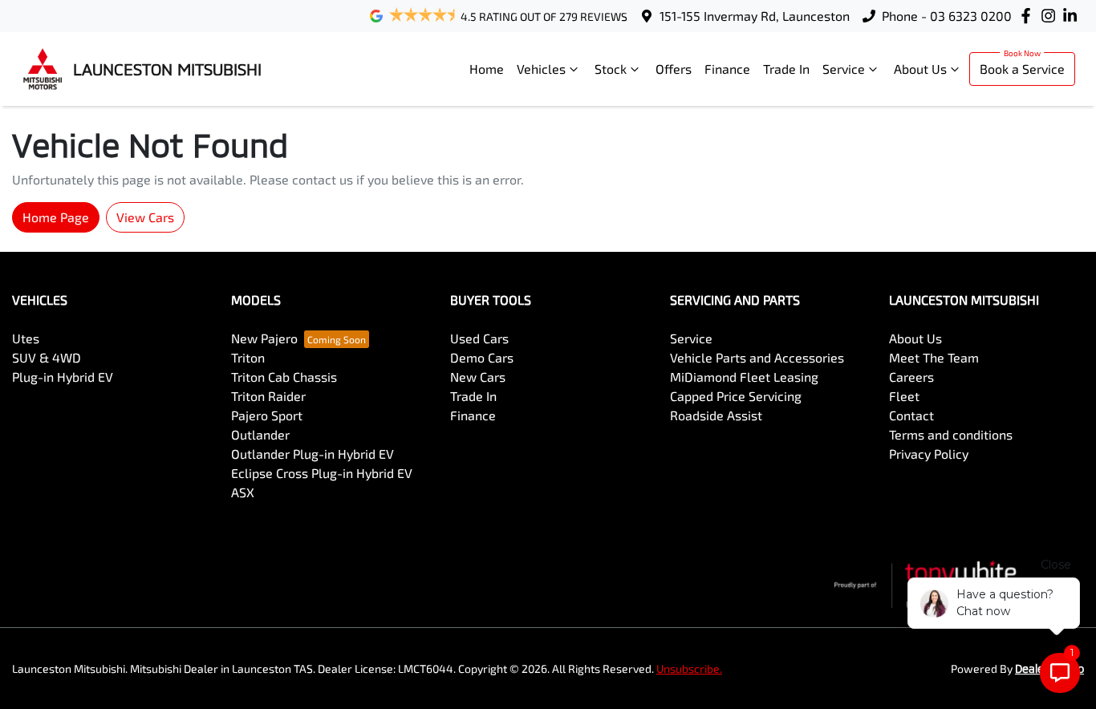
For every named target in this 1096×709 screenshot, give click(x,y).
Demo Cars (481, 357)
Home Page (55, 217)
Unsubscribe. (689, 668)
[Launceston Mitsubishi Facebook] (1029, 15)
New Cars (477, 376)
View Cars (145, 217)
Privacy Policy (928, 453)
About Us (920, 68)
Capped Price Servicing (736, 395)
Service (843, 68)
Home (486, 68)
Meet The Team (934, 357)
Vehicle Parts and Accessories (757, 357)
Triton (248, 357)
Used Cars (479, 338)
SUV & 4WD (46, 357)
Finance (727, 68)
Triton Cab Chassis (284, 376)
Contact (911, 415)
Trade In (786, 68)
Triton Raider (268, 395)
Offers (674, 68)
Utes (25, 338)
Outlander (260, 434)
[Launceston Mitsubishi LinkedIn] (1073, 15)
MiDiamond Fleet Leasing (744, 376)
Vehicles (541, 68)
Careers (911, 376)
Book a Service (1022, 68)
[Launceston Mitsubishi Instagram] (1051, 15)
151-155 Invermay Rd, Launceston (755, 15)
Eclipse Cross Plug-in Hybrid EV (321, 472)
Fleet (904, 395)
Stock (611, 68)
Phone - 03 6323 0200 (947, 15)
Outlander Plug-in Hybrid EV (312, 453)
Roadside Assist (716, 415)
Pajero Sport (266, 415)
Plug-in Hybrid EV (62, 376)
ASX (242, 492)
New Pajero (264, 338)
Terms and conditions (951, 434)
